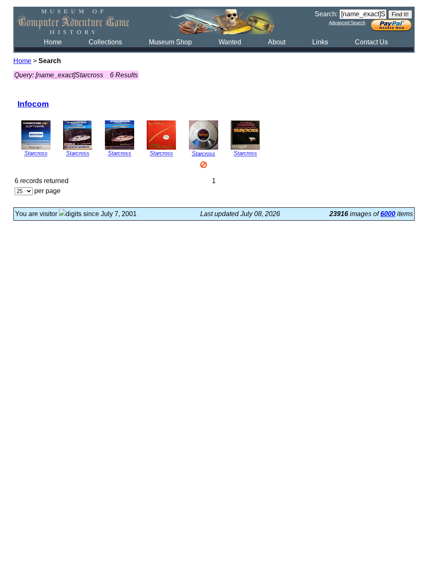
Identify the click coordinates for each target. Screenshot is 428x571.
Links (320, 42)
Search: (326, 14)
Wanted (230, 42)
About (276, 42)
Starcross (36, 153)
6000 (387, 213)
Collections (105, 42)
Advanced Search (347, 22)
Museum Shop (170, 42)
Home (53, 42)
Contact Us (371, 42)
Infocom (33, 103)
